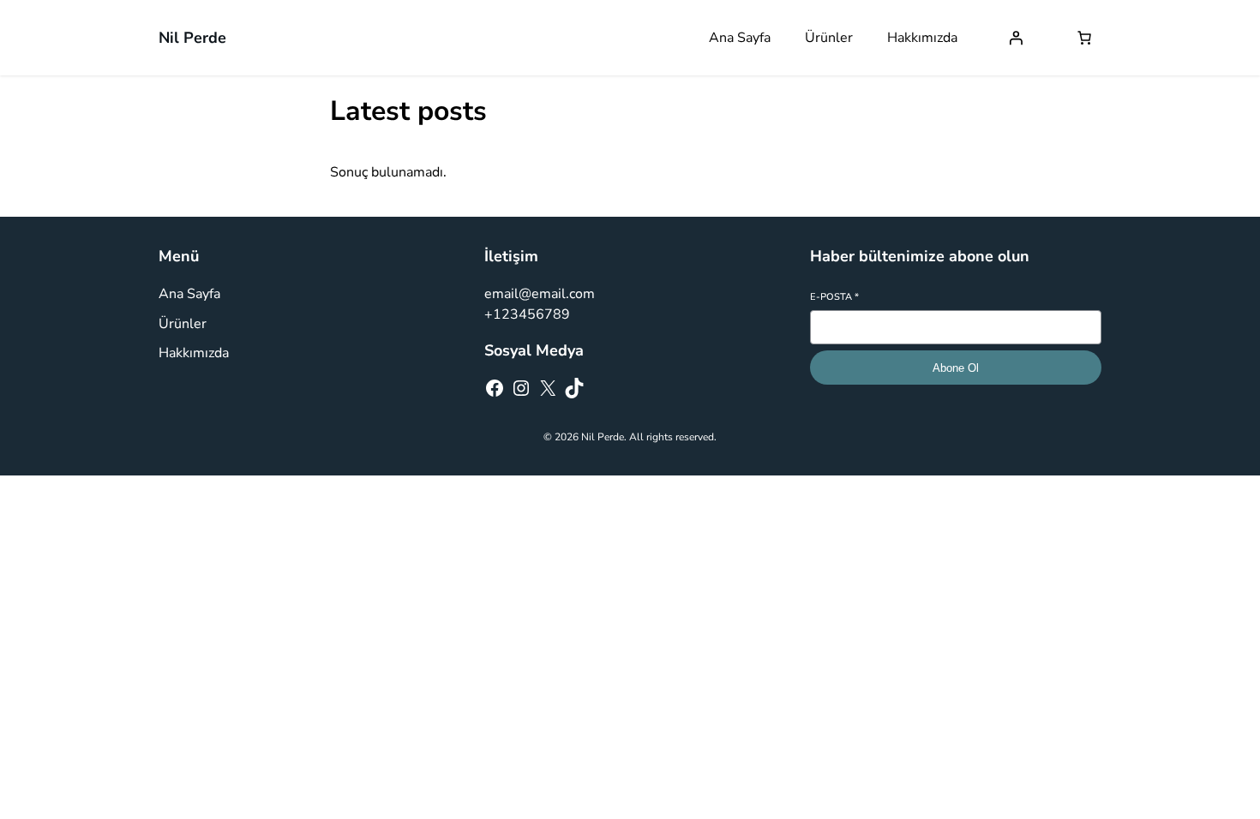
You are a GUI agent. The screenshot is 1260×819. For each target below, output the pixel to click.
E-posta (834, 296)
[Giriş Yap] (1016, 38)
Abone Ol (956, 368)
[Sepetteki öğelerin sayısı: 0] (1084, 38)
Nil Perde (192, 37)
